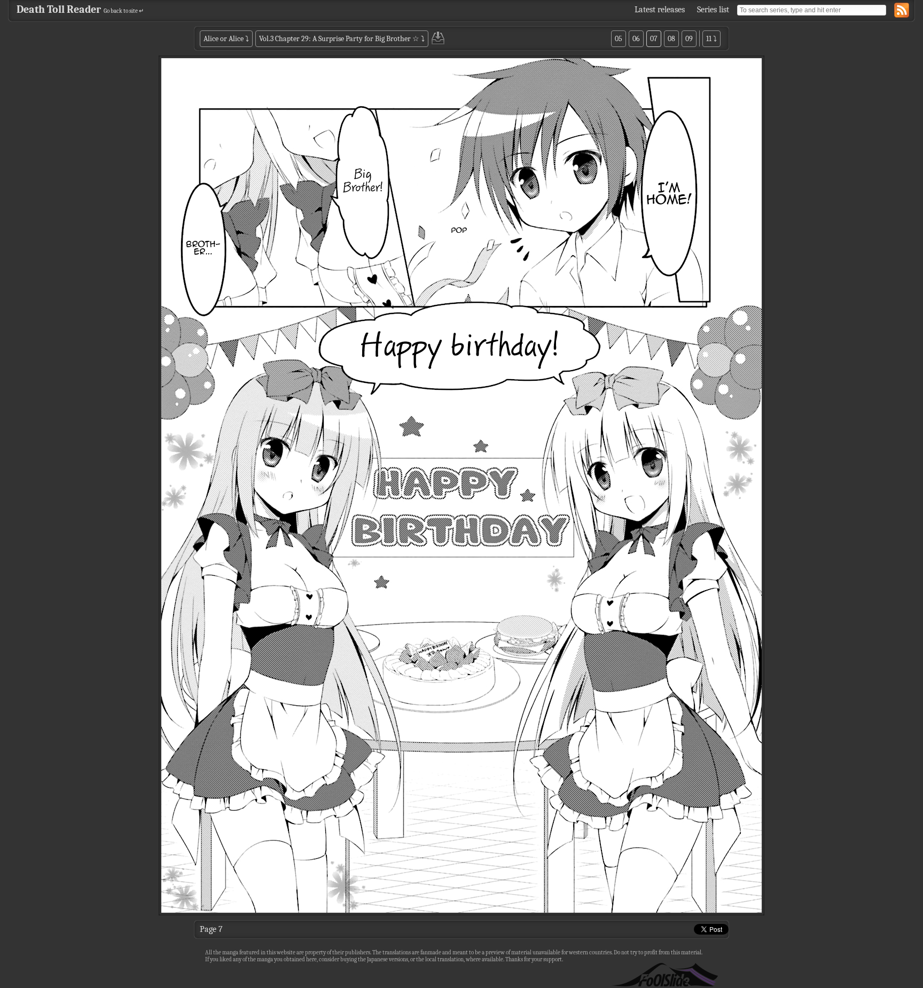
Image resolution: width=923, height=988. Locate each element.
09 (689, 38)
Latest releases (660, 9)
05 (618, 38)
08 (671, 38)
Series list (713, 9)
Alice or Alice (224, 38)
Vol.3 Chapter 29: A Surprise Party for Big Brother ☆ (339, 38)
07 (654, 38)
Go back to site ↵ (124, 10)
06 (636, 38)
